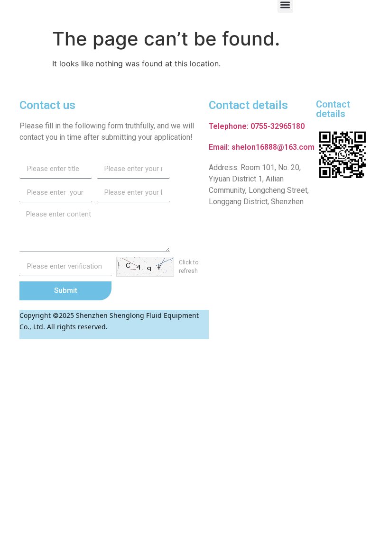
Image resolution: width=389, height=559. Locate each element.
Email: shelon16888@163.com (262, 147)
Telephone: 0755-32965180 (257, 126)
